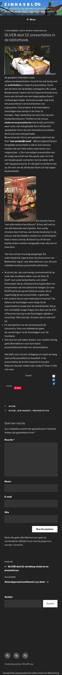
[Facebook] (54, 384)
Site (7, 512)
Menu (33, 19)
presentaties (41, 411)
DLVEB (12, 406)
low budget (24, 411)
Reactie (10, 439)
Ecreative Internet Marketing (43, 673)
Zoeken (9, 597)
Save (19, 388)
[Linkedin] (54, 380)
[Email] (54, 376)
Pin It (9, 386)
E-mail (8, 496)
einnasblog (40, 31)
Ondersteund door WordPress (19, 664)
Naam (8, 481)
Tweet (28, 375)
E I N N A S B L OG (23, 4)
